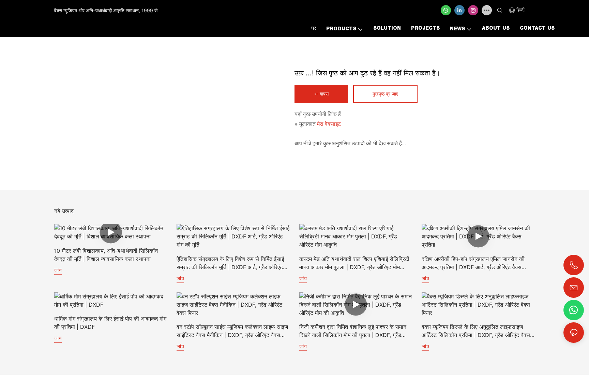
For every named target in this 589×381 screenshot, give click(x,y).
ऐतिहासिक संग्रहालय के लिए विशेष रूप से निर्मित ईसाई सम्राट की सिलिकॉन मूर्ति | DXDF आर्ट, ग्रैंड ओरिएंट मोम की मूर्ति (230, 263)
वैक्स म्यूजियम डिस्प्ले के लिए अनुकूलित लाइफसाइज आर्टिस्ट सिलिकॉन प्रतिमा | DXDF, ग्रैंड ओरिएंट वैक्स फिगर (476, 331)
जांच (58, 270)
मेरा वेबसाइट (329, 124)
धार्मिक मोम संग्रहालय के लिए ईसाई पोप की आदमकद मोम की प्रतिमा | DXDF (110, 322)
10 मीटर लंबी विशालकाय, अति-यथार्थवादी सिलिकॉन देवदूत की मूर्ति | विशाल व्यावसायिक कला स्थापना (106, 254)
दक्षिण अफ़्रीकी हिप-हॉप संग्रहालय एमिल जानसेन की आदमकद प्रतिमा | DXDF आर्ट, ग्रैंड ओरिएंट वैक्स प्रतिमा (473, 263)
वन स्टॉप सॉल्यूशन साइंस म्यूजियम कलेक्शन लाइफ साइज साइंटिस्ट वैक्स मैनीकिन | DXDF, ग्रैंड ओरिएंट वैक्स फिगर (232, 331)
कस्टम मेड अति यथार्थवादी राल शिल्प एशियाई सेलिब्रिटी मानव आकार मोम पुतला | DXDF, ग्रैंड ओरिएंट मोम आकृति (354, 263)
